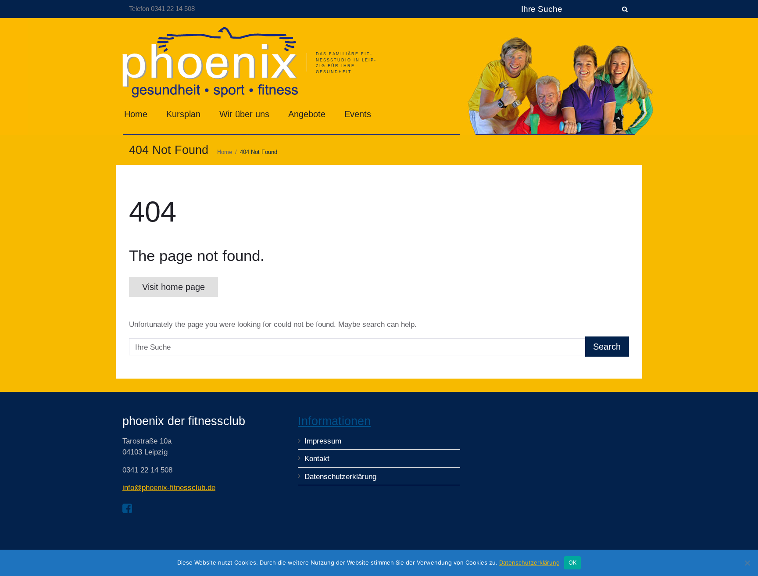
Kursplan (183, 114)
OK (572, 562)
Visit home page (173, 287)
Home (135, 114)
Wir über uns (244, 114)
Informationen (334, 421)
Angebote (306, 114)
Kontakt (316, 458)
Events (357, 114)
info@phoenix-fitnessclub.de (168, 487)
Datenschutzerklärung (340, 476)
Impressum (322, 441)
